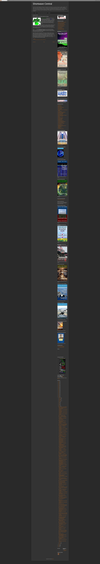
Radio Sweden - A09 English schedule (63, 454)
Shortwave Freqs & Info (60, 117)
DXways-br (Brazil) (60, 108)
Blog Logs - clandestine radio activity (62, 536)
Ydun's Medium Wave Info (61, 128)
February (60, 542)
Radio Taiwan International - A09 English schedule (62, 440)
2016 (58, 390)
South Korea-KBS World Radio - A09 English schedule (62, 408)
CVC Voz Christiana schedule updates (63, 505)
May (59, 404)
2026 (58, 381)
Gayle (59, 553)
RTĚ (36, 39)
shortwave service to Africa (39, 39)
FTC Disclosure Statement (65, 550)
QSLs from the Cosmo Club (61, 507)
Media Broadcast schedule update (62, 516)
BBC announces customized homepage (63, 480)
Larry (59, 554)
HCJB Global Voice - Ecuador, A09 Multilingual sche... (62, 421)
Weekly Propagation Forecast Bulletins (63, 455)
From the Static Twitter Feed (61, 25)
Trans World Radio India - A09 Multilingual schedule (62, 444)
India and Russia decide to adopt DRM (63, 459)
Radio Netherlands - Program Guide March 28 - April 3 (62, 418)
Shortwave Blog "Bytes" (61, 526)
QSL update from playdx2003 (62, 521)
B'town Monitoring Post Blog (61, 29)
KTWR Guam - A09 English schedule (62, 466)
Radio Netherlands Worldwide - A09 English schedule (62, 462)
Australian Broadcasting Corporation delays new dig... (62, 523)
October (59, 399)
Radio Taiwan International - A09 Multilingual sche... (62, 441)
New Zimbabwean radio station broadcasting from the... (62, 517)
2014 (58, 392)
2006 (58, 546)
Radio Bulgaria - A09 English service (62, 489)
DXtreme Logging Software (61, 107)
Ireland (35, 39)
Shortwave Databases (60, 118)
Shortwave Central (42, 3)
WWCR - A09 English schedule (62, 415)
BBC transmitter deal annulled (62, 522)
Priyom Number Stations (60, 113)
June (59, 403)
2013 (58, 393)
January (60, 543)
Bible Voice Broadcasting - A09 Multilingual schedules (62, 475)
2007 (58, 545)
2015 (58, 391)
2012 (58, 394)
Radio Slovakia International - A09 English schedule (62, 438)
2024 (58, 383)
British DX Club (59, 106)
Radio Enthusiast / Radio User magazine (62, 115)
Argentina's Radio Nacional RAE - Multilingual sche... (62, 460)
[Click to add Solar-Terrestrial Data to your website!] (62, 373)
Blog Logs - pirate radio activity (62, 494)
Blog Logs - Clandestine (61, 452)
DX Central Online (60, 27)
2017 (58, 389)
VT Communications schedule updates (63, 504)
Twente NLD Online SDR (60, 122)
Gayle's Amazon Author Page (61, 346)
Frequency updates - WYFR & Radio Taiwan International (62, 535)
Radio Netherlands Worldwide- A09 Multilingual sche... (62, 463)
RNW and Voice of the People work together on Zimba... (62, 520)
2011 (58, 395)
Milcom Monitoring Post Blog (61, 23)
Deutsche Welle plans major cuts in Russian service (62, 495)
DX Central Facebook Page (61, 28)
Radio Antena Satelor (60, 114)
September (60, 400)
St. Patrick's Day (44, 39)
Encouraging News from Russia (62, 481)
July (59, 402)
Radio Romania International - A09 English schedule (62, 447)
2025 (58, 382)
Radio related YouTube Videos (61, 199)
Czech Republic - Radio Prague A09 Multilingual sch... (62, 434)
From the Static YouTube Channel (61, 24)
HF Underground (60, 111)
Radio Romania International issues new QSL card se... (62, 508)
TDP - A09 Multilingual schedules (62, 451)
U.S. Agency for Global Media (61, 123)
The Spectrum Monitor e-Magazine (61, 121)
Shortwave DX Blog (60, 119)
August (59, 401)
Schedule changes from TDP (62, 506)
